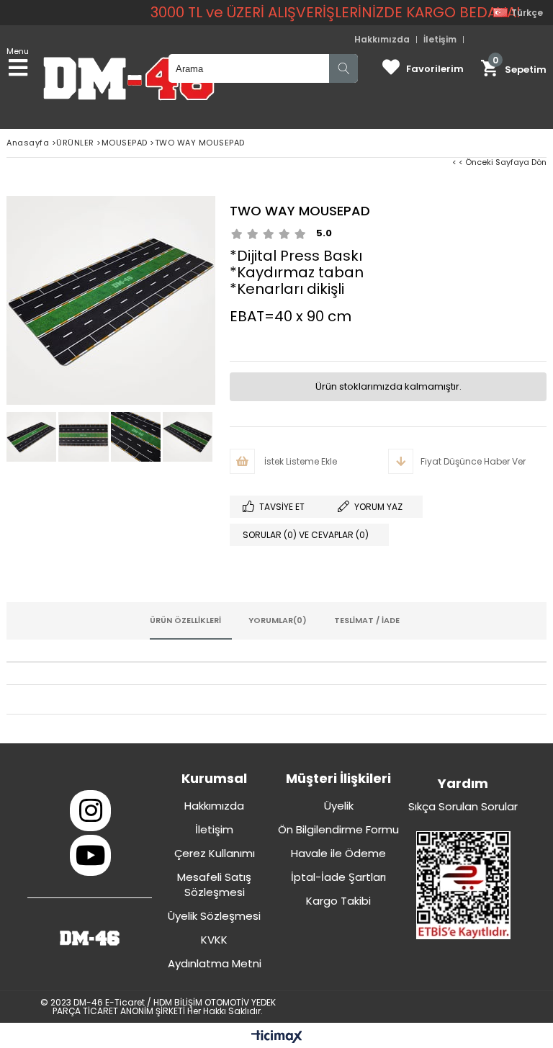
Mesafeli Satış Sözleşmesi (214, 884)
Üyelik (339, 805)
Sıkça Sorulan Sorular (463, 806)
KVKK (214, 939)
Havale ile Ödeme (338, 853)
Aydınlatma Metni (214, 963)
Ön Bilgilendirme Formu (338, 829)
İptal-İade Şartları (338, 876)
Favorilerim (435, 69)
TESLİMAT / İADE (367, 620)
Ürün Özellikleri (185, 620)
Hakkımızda (382, 39)
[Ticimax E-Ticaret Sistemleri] (276, 1037)
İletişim (440, 39)
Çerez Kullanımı (214, 853)
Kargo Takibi (338, 900)
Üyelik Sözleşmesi (214, 915)
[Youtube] (90, 855)
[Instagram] (90, 810)
